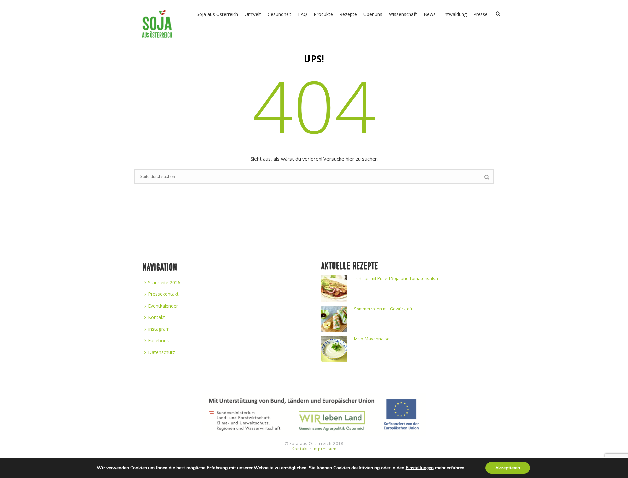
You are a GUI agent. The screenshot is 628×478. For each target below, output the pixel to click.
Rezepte (348, 14)
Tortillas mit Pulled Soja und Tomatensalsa (396, 278)
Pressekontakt (163, 294)
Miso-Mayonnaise (372, 339)
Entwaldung (454, 14)
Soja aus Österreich (217, 14)
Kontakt (156, 317)
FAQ (302, 14)
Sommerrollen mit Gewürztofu (384, 308)
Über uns (372, 14)
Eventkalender (163, 306)
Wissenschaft (403, 14)
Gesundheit (279, 14)
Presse (480, 14)
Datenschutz (161, 352)
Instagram (159, 329)
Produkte (323, 14)
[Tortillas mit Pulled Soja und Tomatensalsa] (334, 288)
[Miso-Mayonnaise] (334, 349)
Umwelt (253, 14)
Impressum (325, 448)
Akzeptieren (507, 468)
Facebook (158, 340)
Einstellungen (420, 468)
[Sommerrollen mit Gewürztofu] (334, 319)
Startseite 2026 (164, 282)
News (430, 14)
